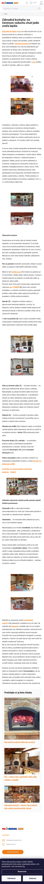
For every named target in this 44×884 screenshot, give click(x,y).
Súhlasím (32, 878)
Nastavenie (22, 872)
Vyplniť (13, 472)
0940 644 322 (11, 844)
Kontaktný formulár (12, 852)
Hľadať (39, 8)
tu (24, 866)
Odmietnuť (11, 878)
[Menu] (41, 2)
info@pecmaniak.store (13, 840)
